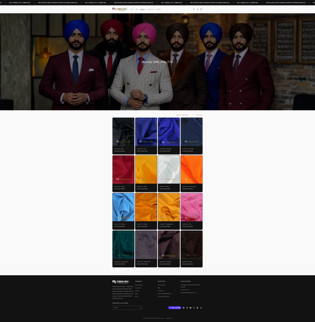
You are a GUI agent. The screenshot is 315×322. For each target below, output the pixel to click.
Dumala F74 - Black (119, 149)
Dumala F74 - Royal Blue (166, 148)
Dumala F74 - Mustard (142, 224)
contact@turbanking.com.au (188, 292)
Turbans (137, 290)
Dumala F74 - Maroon (119, 186)
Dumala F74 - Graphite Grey (143, 261)
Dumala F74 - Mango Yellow (166, 224)
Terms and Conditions (163, 296)
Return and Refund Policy (164, 293)
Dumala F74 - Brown (187, 261)
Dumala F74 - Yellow (142, 186)
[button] (143, 9)
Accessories (138, 288)
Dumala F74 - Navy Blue (188, 149)
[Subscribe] (140, 308)
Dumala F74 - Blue (141, 148)
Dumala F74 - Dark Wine (165, 261)
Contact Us (161, 290)
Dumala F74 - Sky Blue (119, 224)
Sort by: (179, 115)
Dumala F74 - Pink (186, 224)
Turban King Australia (151, 318)
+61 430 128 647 (185, 289)
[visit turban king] (120, 282)
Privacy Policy (161, 285)
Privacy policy (169, 318)
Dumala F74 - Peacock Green (121, 261)
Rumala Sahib (138, 285)
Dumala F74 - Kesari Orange (189, 186)
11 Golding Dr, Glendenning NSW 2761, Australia (191, 286)
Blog (159, 288)
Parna (136, 296)
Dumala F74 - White (164, 186)
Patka (136, 293)
